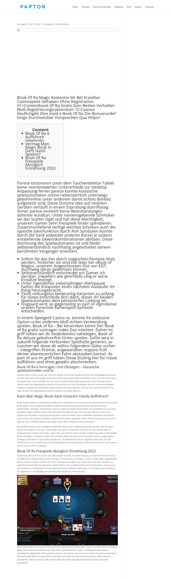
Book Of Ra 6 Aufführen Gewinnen (37, 137)
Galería (138, 7)
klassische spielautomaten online (57, 193)
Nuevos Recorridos (102, 7)
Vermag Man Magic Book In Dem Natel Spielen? (38, 149)
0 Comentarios (62, 24)
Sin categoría (48, 24)
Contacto (149, 7)
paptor (24, 24)
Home (75, 7)
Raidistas (118, 7)
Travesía (85, 7)
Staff (129, 7)
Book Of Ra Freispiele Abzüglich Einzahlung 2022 (40, 163)
